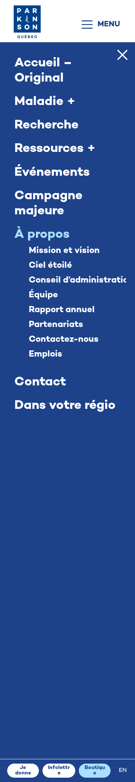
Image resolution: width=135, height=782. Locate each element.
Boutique (95, 770)
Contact (40, 382)
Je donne (23, 770)
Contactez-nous (64, 340)
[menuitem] (123, 771)
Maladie (38, 102)
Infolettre (59, 770)
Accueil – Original (43, 71)
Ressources (49, 149)
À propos (41, 235)
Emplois (45, 354)
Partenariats (56, 325)
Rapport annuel (62, 310)
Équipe (43, 295)
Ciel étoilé (50, 266)
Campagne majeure (48, 204)
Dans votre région (64, 406)
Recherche (46, 125)
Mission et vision (64, 251)
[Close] (122, 54)
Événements (52, 172)
